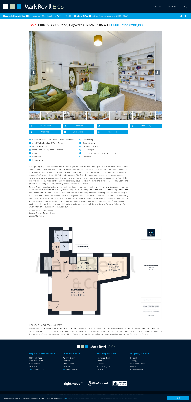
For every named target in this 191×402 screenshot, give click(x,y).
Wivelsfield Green (137, 364)
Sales (158, 7)
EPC (112, 126)
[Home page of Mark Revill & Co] (32, 9)
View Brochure (45, 126)
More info (63, 398)
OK (178, 398)
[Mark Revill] (181, 16)
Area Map (45, 132)
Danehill (100, 369)
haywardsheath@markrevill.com (42, 16)
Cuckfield (100, 364)
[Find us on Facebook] (185, 16)
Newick (133, 367)
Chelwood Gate (136, 369)
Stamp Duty (146, 126)
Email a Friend (78, 132)
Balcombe (134, 358)
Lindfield (100, 361)
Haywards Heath (103, 358)
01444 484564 (122, 16)
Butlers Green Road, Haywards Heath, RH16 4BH (70, 25)
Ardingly (133, 361)
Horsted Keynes (103, 367)
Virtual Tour (112, 132)
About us (172, 7)
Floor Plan (78, 126)
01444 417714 (65, 16)
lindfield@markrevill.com (102, 16)
